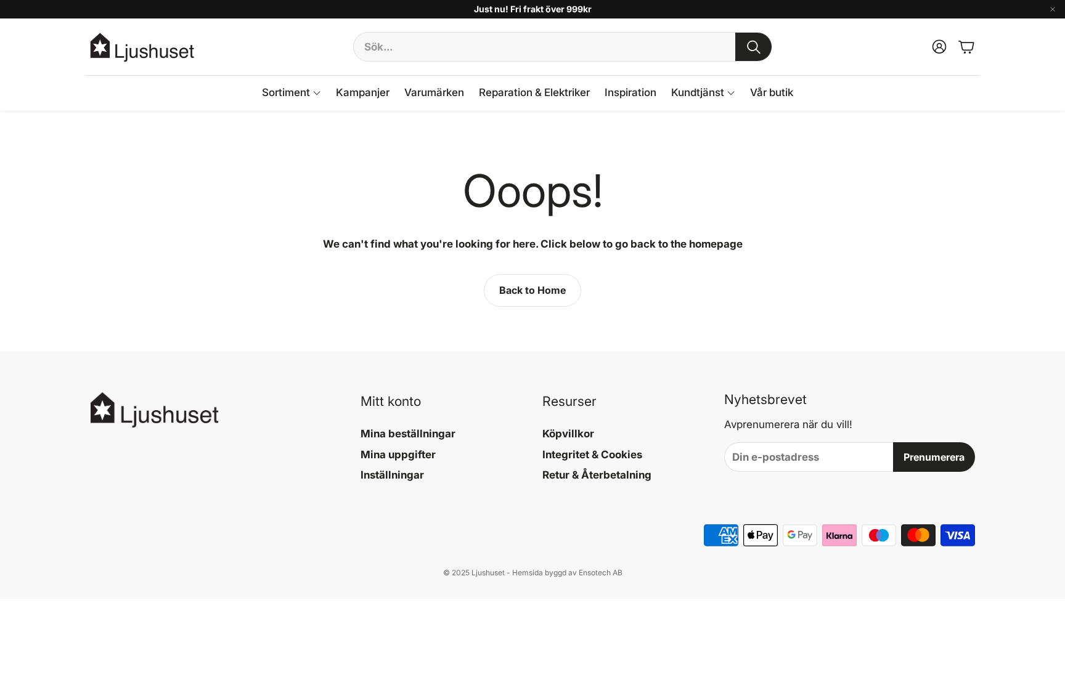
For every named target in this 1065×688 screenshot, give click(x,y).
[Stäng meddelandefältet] (1052, 9)
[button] (563, 47)
